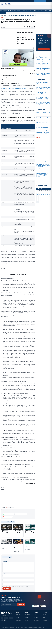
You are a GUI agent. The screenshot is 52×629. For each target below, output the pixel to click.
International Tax (18, 620)
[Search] (51, 11)
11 (39, 196)
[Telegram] (5, 620)
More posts (38, 77)
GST (30, 10)
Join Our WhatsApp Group (9, 514)
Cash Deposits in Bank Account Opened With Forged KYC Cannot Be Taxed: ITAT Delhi (43, 134)
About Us (44, 614)
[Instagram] (12, 618)
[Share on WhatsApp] (32, 27)
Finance (46, 10)
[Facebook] (2, 618)
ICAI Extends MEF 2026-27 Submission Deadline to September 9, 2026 (41, 124)
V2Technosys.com (20, 624)
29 (47, 200)
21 (45, 198)
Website (4, 582)
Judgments (36, 617)
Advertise (44, 617)
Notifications (36, 614)
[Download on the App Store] (43, 606)
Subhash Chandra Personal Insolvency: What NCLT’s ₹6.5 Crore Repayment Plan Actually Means (43, 129)
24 (37, 200)
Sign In (48, 0)
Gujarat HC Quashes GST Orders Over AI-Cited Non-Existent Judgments (43, 70)
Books (37, 0)
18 (39, 198)
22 (47, 198)
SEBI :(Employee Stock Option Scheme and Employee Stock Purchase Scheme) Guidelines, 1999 (18, 21)
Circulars (8, 15)
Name (3, 573)
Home (1, 10)
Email (3, 577)
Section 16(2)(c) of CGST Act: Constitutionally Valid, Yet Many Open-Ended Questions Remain (42, 65)
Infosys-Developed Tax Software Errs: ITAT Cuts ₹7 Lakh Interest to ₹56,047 (43, 103)
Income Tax (5, 10)
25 (39, 200)
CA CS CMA (34, 10)
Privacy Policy (42, 624)
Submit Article (45, 615)
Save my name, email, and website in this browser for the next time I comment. (16, 586)
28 (45, 200)
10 (37, 196)
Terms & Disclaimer (48, 624)
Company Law (19, 10)
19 (41, 198)
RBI (41, 10)
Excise (24, 10)
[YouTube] (7, 618)
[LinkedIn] (10, 618)
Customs (27, 10)
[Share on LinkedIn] (30, 27)
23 (49, 198)
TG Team (4, 25)
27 (43, 200)
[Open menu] (50, 3)
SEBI (43, 10)
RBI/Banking (27, 617)
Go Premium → (43, 49)
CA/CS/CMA (27, 620)
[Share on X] (27, 27)
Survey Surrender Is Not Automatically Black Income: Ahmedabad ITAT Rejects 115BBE (42, 93)
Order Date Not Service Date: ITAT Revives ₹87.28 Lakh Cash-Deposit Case (43, 89)
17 (37, 198)
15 (47, 196)
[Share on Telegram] (34, 27)
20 (43, 198)
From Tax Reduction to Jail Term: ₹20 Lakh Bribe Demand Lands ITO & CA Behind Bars (43, 119)
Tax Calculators (36, 620)
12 (41, 196)
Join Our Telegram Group (21, 514)
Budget (9, 10)
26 (41, 200)
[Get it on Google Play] (35, 606)
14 (45, 196)
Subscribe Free (21, 604)
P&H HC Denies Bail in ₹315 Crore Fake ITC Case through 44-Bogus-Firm (43, 84)
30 (49, 200)
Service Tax (14, 10)
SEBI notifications (10, 507)
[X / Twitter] (5, 618)
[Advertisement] (9, 39)
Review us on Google (8, 516)
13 (43, 196)
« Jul (37, 203)
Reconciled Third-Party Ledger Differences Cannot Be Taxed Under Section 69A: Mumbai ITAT (43, 98)
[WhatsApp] (2, 620)
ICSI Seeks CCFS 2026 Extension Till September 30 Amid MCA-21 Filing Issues (43, 114)
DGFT (38, 10)
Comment (4, 561)
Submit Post (43, 0)
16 (49, 196)
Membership (45, 620)
